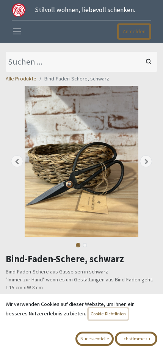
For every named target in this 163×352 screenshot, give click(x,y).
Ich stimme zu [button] (136, 338)
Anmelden (134, 31)
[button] (17, 161)
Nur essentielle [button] (94, 338)
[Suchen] (148, 62)
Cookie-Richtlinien (108, 313)
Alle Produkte (21, 78)
